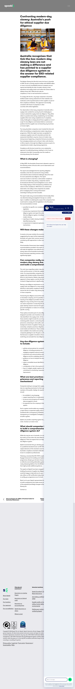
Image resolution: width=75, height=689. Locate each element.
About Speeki (6, 595)
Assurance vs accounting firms (19, 604)
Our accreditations (8, 608)
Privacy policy (7, 643)
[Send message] (70, 679)
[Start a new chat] (68, 208)
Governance (29, 643)
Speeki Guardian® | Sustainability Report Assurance (41, 592)
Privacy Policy (61, 686)
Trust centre (21, 643)
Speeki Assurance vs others (20, 609)
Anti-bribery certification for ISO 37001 (41, 597)
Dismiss (68, 218)
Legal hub (14, 643)
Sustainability (7, 645)
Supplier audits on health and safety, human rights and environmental (40, 604)
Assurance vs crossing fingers (21, 594)
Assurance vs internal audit (21, 599)
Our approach (7, 605)
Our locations (7, 602)
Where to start (19, 614)
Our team (5, 599)
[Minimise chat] (71, 208)
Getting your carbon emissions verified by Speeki (40, 610)
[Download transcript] (66, 208)
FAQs (13, 645)
